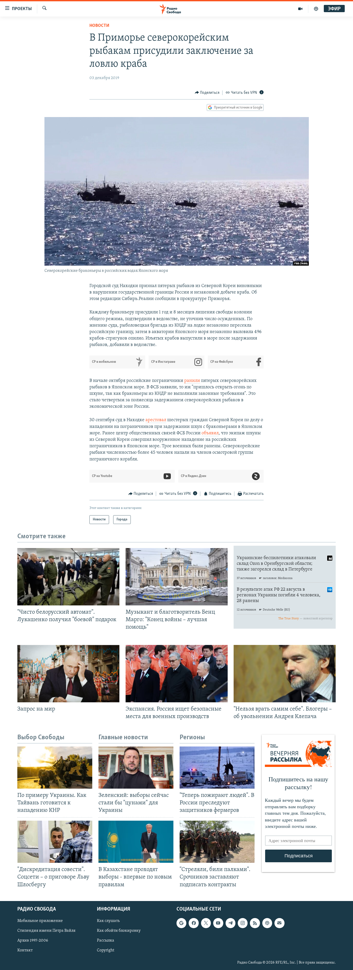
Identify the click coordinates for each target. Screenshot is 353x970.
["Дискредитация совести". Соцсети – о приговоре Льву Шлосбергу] (54, 842)
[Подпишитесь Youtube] (218, 923)
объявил (210, 433)
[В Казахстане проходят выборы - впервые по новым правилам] (135, 842)
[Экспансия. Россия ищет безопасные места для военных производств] (177, 673)
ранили (192, 381)
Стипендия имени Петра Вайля (46, 931)
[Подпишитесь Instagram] (243, 923)
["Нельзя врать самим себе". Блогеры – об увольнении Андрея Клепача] (285, 673)
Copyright (105, 950)
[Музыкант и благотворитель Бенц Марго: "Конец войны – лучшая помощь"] (177, 576)
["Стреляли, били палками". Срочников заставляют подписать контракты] (217, 842)
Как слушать (108, 921)
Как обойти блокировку (119, 931)
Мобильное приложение (40, 921)
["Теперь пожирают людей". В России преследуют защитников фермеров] (217, 767)
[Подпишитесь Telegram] (230, 923)
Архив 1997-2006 (32, 940)
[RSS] (255, 923)
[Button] (207, 92)
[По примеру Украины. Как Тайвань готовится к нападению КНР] (54, 767)
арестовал (155, 420)
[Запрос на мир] (68, 673)
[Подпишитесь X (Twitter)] (206, 923)
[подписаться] (279, 923)
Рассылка (105, 940)
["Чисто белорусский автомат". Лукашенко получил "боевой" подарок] (68, 576)
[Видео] (300, 9)
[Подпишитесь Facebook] (193, 923)
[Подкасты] (267, 923)
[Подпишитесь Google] (181, 923)
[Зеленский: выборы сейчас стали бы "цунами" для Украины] (135, 767)
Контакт (25, 950)
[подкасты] (316, 9)
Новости (99, 26)
